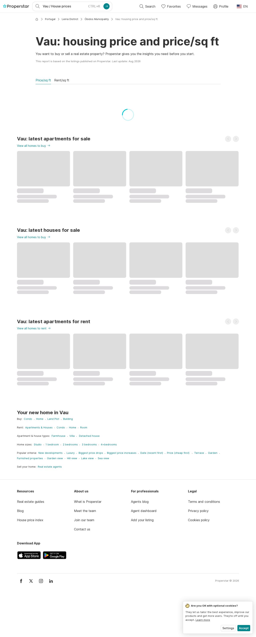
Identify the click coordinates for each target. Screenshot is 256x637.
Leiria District (70, 19)
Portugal (50, 19)
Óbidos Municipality (97, 19)
